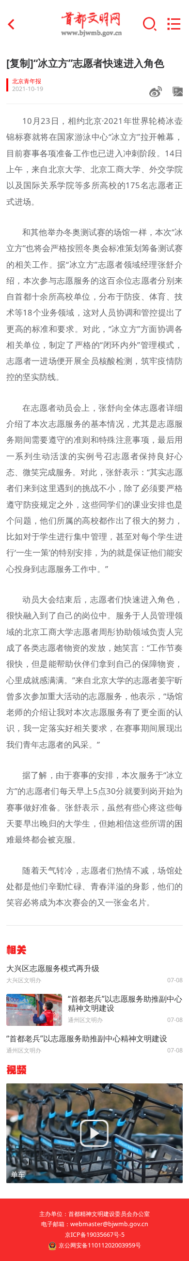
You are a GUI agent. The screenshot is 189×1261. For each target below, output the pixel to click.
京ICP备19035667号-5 (95, 1235)
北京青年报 (26, 81)
